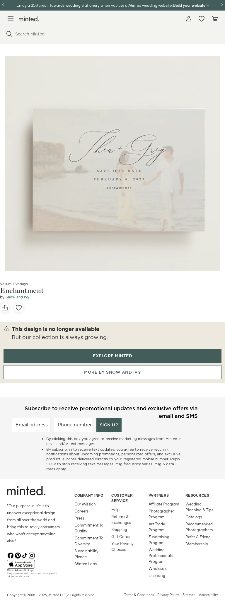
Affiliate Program (164, 504)
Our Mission (85, 504)
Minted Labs (85, 563)
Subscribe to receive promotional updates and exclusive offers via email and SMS (111, 411)
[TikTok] (24, 554)
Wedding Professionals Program (161, 555)
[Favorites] (201, 18)
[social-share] (4, 307)
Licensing (157, 575)
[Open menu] (10, 18)
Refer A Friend (198, 536)
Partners (159, 495)
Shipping (119, 529)
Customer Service (122, 498)
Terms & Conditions (139, 594)
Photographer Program (161, 514)
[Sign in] (188, 18)
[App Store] (33, 564)
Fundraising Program (159, 539)
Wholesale (158, 568)
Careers (81, 511)
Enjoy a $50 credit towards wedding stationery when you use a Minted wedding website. (94, 5)
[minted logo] (29, 18)
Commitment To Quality (88, 528)
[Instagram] (31, 554)
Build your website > (191, 5)
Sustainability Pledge (86, 553)
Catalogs (193, 517)
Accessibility (208, 594)
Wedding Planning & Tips (199, 506)
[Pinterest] (17, 554)
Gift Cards (120, 536)
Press (79, 518)
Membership (196, 543)
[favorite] (18, 307)
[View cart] (214, 18)
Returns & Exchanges (121, 519)
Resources (197, 495)
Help (115, 509)
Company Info (88, 495)
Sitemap (189, 594)
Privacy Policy (168, 594)
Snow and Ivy (17, 297)
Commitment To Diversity (88, 540)
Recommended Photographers (199, 526)
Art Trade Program (157, 526)
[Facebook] (10, 554)
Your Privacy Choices (122, 546)
